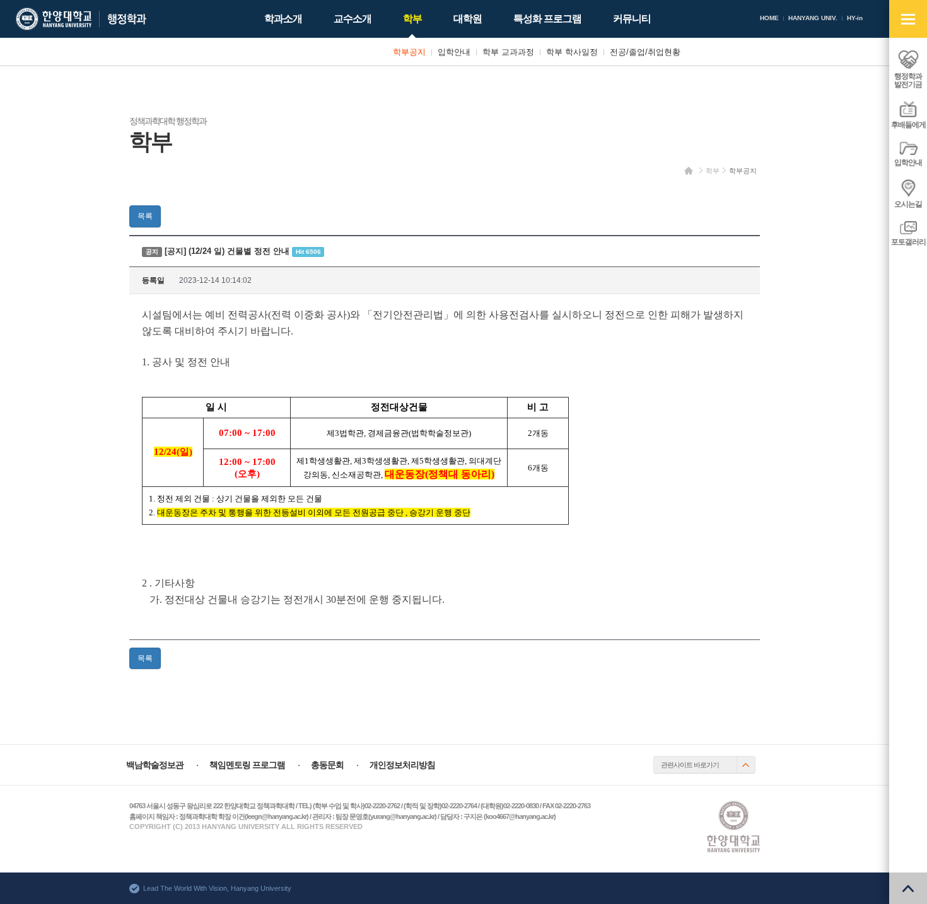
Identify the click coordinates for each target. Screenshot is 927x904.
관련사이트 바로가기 (690, 765)
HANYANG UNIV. (812, 17)
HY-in (855, 17)
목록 (145, 216)
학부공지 (743, 171)
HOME (769, 17)
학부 (713, 171)
